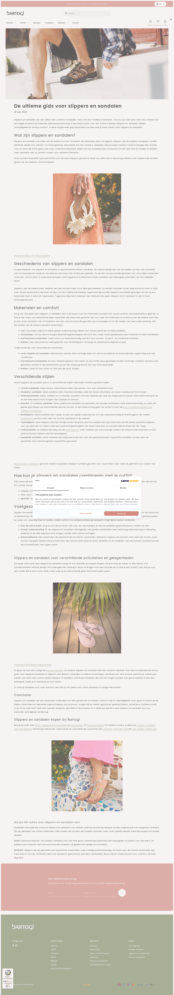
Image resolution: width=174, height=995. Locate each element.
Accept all (121, 513)
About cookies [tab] (87, 488)
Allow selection (86, 513)
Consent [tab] (51, 488)
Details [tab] (123, 488)
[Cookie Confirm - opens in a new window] (130, 481)
